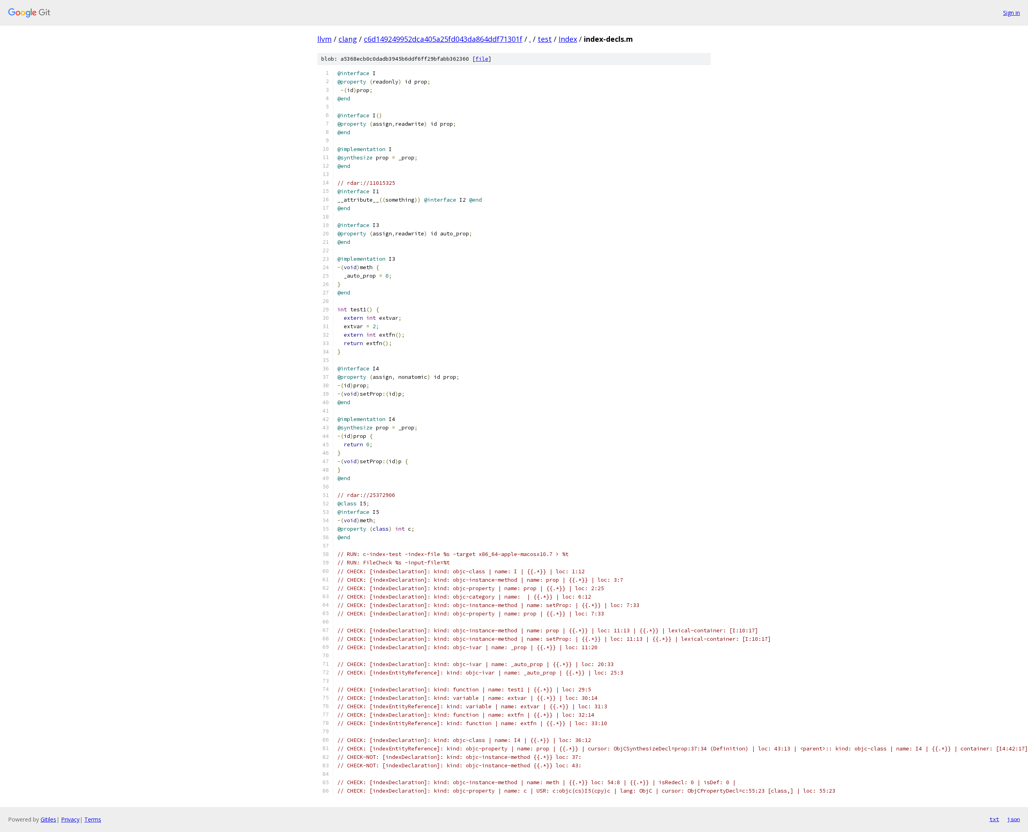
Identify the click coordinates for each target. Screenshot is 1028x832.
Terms (92, 819)
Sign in (1011, 12)
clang (348, 39)
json (1013, 819)
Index (568, 39)
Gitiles (48, 819)
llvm (324, 39)
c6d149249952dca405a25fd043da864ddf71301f (443, 39)
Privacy (70, 819)
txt (994, 819)
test (545, 39)
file (481, 58)
